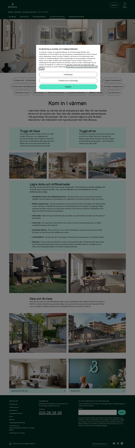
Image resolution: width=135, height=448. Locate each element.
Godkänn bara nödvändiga (68, 81)
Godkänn (68, 87)
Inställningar (68, 74)
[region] (68, 68)
